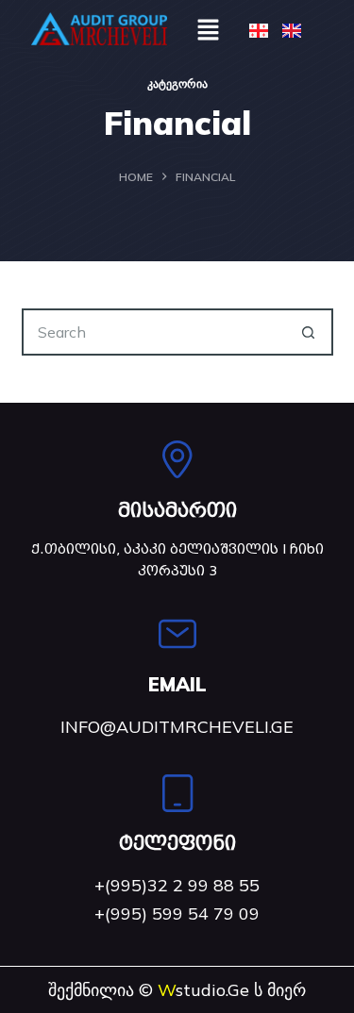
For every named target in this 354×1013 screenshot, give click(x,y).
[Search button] (309, 332)
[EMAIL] (177, 634)
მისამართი (177, 510)
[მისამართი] (177, 459)
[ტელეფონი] (177, 793)
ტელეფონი (177, 843)
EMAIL (177, 684)
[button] (208, 28)
